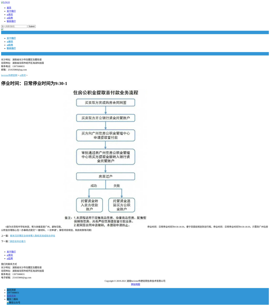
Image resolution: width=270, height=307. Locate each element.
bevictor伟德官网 (9, 75)
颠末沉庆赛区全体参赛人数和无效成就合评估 (32, 236)
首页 (9, 8)
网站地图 (135, 284)
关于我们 (11, 11)
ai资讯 (10, 14)
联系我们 (11, 21)
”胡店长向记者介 (17, 241)
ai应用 (10, 18)
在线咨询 (11, 296)
